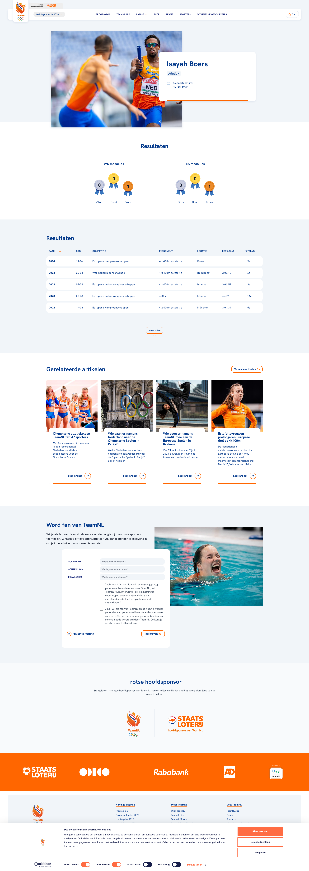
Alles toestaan (260, 831)
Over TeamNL (178, 810)
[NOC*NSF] (276, 772)
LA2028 (140, 14)
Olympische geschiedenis (212, 14)
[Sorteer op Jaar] (60, 251)
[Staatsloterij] (39, 772)
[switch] (116, 864)
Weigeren (260, 852)
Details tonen (194, 864)
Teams (169, 14)
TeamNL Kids (177, 815)
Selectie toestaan (260, 842)
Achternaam (75, 569)
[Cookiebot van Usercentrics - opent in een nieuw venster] (43, 864)
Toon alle (245, 369)
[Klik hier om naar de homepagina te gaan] (21, 11)
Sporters (185, 14)
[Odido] (95, 772)
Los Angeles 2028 (125, 819)
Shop (156, 14)
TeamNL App (123, 14)
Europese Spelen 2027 (127, 815)
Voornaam (74, 561)
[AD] (229, 772)
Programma (103, 14)
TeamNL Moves (179, 819)
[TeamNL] (133, 723)
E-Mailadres (75, 577)
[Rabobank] (171, 772)
